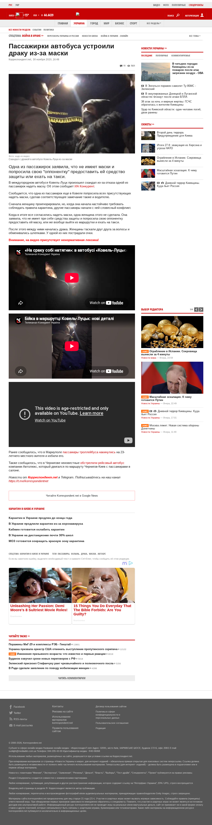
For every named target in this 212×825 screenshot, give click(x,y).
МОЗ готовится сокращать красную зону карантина (46, 541)
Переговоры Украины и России (63, 35)
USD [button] (35, 15)
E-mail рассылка (23, 725)
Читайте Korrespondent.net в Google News (72, 495)
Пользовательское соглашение (112, 723)
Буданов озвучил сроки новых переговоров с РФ (46, 658)
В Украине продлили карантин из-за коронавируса (46, 523)
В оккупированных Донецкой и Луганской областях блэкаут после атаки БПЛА (169, 95)
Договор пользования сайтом (111, 706)
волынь (75, 553)
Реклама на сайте (62, 711)
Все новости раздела (19, 29)
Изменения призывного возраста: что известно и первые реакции (61, 653)
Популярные (162, 55)
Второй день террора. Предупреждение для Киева (174, 134)
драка (84, 553)
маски (92, 553)
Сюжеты (146, 124)
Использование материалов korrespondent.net (62, 719)
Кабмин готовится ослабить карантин (36, 529)
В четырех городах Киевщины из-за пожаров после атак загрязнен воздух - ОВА (187, 68)
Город (94, 23)
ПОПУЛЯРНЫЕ (179, 5)
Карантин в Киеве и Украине (34, 553)
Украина (79, 23)
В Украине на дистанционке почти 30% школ (41, 535)
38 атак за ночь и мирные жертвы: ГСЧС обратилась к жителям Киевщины (166, 103)
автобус (102, 553)
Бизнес (119, 23)
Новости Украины (152, 48)
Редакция (101, 728)
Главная (63, 23)
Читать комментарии (72, 678)
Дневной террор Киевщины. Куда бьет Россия (178, 184)
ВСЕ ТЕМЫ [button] (194, 35)
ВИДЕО (156, 5)
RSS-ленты (20, 719)
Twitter (17, 713)
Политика (48, 29)
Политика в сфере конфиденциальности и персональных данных (108, 714)
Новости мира (148, 358)
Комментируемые (180, 55)
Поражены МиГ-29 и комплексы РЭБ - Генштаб (44, 644)
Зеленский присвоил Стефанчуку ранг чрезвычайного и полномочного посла (65, 663)
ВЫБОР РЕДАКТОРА (152, 309)
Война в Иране (75, 36)
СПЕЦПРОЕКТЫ (196, 5)
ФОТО (166, 5)
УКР (17, 5)
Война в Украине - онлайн (114, 35)
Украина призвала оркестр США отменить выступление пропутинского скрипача (67, 649)
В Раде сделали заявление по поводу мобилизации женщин (53, 668)
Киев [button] (11, 15)
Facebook (19, 706)
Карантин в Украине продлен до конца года (40, 517)
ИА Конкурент (84, 186)
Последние (146, 55)
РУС (10, 5)
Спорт (133, 23)
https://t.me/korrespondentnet (28, 481)
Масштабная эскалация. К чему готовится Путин (177, 172)
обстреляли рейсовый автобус (102, 463)
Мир (106, 23)
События (37, 29)
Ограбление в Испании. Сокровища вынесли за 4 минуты (179, 159)
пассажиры (63, 553)
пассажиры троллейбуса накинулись (89, 452)
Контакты (57, 706)
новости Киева (90, 35)
